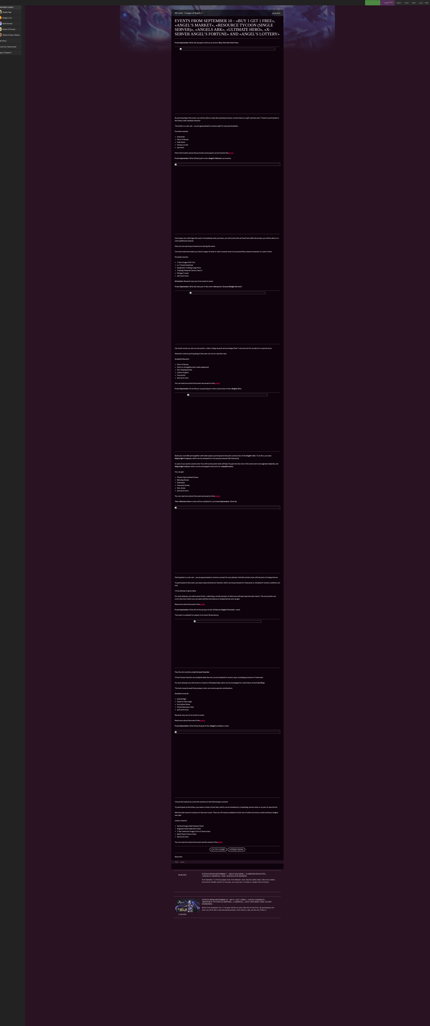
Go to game (218, 849)
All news (179, 13)
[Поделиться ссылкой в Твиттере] (205, 856)
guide (231, 153)
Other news (236, 849)
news (182, 862)
